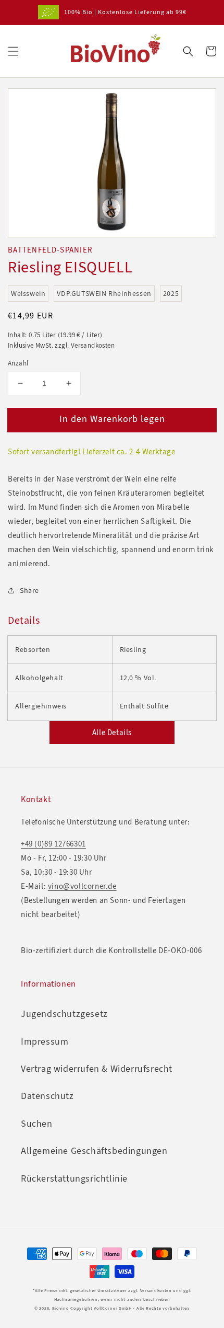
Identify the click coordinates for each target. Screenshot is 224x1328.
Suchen (37, 1123)
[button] (13, 51)
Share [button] (29, 591)
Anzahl (18, 363)
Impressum (44, 1041)
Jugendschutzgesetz (64, 1014)
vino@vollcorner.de (82, 886)
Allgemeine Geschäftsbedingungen (94, 1150)
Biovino (60, 1308)
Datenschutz (47, 1096)
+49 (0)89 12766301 (53, 844)
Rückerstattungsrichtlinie (74, 1178)
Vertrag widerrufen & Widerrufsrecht (96, 1068)
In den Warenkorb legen (112, 419)
